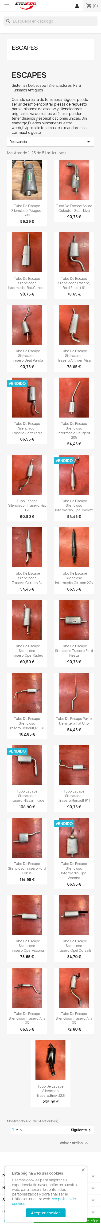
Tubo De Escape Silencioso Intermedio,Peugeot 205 (74, 430)
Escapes (25, 48)
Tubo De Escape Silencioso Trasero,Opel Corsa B (74, 946)
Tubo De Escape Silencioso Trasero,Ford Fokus (27, 868)
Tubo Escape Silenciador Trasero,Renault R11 (74, 796)
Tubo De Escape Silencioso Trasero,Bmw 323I (50, 1091)
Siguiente (82, 1130)
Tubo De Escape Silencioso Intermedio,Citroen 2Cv (74, 578)
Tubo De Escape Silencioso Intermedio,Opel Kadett (74, 506)
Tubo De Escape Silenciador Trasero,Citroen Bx (27, 578)
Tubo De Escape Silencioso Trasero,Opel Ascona (27, 946)
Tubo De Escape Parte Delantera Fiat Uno (74, 721)
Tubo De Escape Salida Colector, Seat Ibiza (74, 208)
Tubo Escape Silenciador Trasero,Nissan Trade (27, 796)
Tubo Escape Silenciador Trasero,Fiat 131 (27, 506)
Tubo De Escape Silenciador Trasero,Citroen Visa (74, 356)
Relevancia (50, 142)
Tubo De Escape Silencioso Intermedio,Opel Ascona (74, 870)
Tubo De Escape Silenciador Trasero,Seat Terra (27, 428)
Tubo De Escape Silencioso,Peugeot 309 (27, 210)
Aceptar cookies (46, 1212)
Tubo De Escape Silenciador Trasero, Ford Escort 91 (74, 283)
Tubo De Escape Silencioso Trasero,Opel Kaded (27, 651)
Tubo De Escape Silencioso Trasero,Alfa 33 (27, 1018)
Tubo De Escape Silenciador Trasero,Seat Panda (27, 356)
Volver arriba (74, 1143)
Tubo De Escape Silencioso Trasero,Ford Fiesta (74, 651)
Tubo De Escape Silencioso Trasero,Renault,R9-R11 (27, 723)
